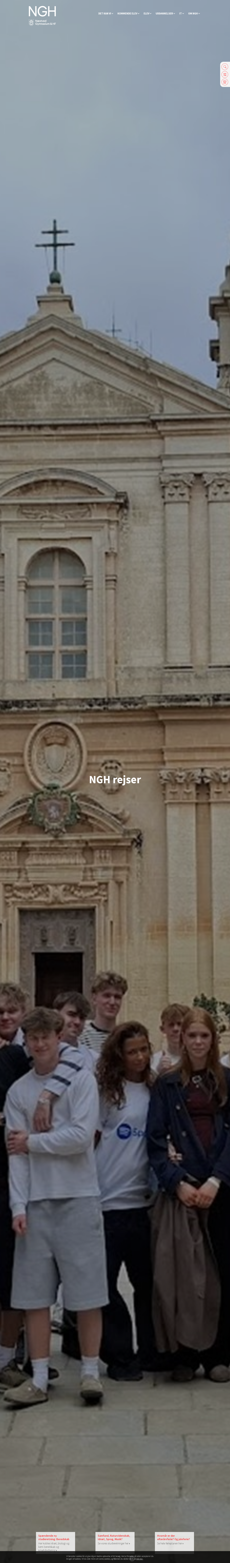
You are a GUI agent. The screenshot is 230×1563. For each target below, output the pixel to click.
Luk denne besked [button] (161, 1557)
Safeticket (225, 82)
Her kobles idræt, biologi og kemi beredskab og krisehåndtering (53, 1547)
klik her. (139, 1559)
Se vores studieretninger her (114, 1543)
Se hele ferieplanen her (170, 1543)
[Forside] (42, 15)
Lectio (225, 74)
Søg (225, 66)
